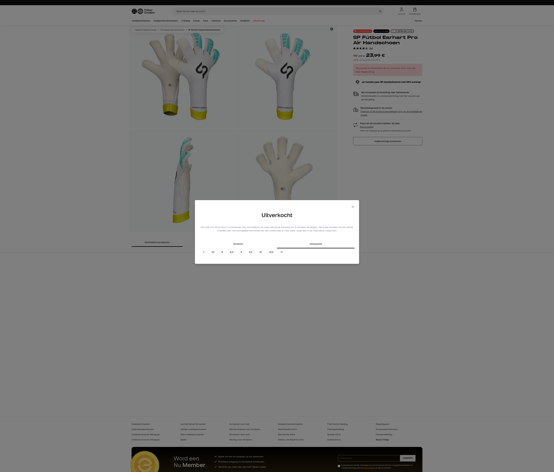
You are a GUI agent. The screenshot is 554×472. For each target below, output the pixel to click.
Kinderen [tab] (238, 243)
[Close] (352, 206)
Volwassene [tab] (315, 243)
